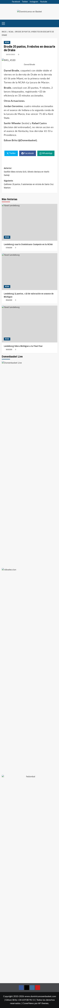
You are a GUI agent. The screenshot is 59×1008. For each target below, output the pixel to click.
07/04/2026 (9, 248)
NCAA (7, 42)
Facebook (16, 2)
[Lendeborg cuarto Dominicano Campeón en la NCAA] (29, 222)
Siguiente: (29, 184)
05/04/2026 (9, 300)
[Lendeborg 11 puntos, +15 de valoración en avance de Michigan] (29, 271)
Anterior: (26, 172)
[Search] (55, 23)
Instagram (34, 2)
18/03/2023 (10, 54)
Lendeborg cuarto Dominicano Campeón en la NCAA (28, 244)
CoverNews (28, 1003)
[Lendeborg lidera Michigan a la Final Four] (29, 324)
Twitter (25, 2)
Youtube (43, 2)
